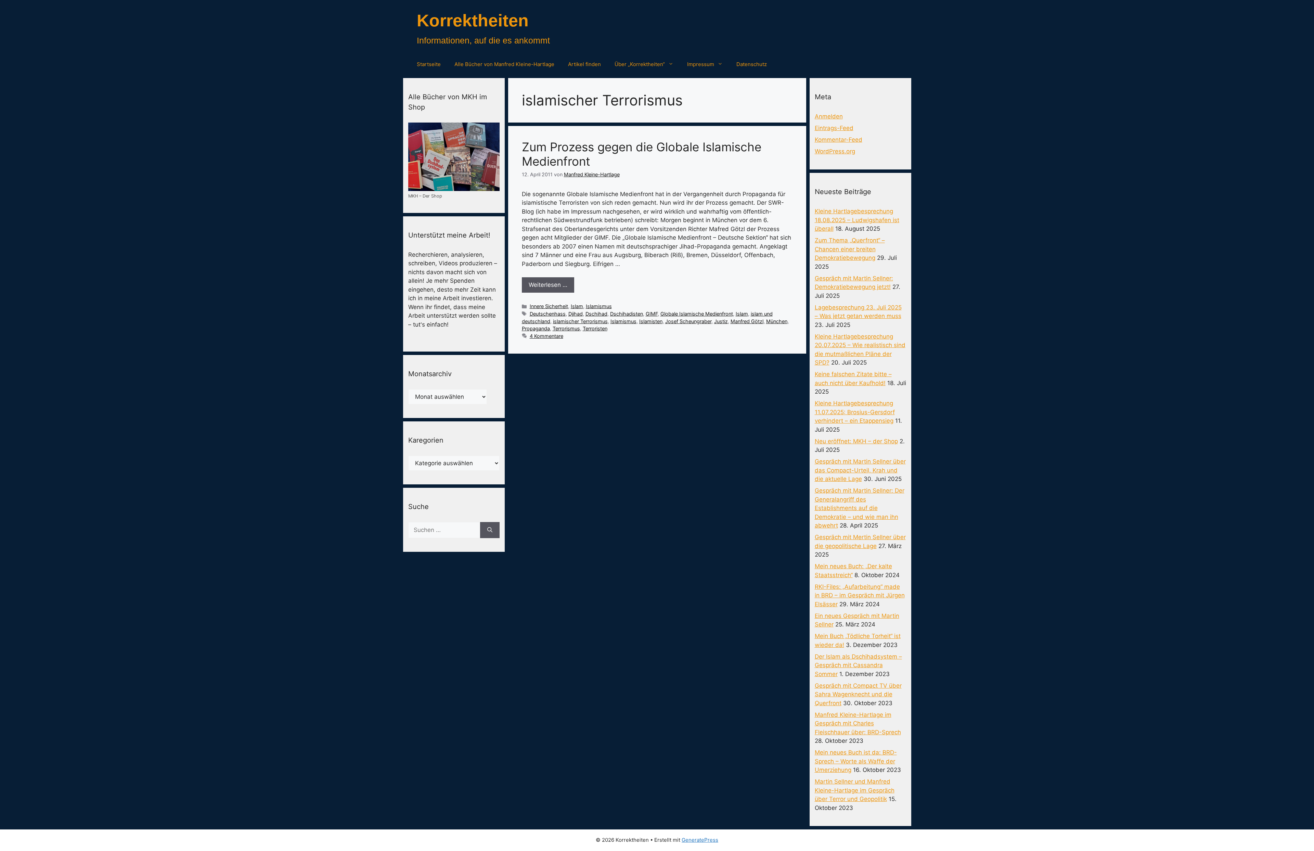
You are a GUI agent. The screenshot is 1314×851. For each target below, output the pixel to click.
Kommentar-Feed (838, 139)
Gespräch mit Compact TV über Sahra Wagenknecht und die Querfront (858, 694)
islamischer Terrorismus (580, 321)
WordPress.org (835, 151)
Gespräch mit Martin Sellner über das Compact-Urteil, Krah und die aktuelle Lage (860, 470)
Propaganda (536, 328)
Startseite (429, 64)
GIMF (652, 314)
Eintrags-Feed (834, 128)
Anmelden (829, 116)
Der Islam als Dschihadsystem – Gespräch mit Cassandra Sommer (858, 665)
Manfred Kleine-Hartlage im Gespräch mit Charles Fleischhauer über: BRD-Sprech (858, 723)
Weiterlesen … (548, 284)
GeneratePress (700, 840)
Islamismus (599, 306)
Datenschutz (751, 64)
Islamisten (650, 321)
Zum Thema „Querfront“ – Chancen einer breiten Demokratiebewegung (850, 249)
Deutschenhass (548, 314)
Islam (577, 306)
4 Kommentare (546, 336)
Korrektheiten (473, 20)
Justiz (721, 321)
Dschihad (596, 314)
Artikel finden (584, 64)
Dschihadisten (626, 314)
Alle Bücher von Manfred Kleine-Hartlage (504, 64)
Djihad (575, 314)
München (776, 321)
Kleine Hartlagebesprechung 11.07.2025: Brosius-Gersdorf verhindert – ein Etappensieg (855, 412)
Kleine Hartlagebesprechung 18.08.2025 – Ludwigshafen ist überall (857, 220)
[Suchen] (490, 530)
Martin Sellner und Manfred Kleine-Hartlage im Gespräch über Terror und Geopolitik (854, 790)
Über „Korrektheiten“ (640, 64)
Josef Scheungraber (688, 321)
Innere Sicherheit (549, 306)
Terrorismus (566, 328)
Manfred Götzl (747, 321)
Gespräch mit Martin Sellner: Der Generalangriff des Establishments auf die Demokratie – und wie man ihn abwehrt (859, 508)
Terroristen (595, 328)
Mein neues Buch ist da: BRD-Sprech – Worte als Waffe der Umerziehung (856, 761)
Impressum (700, 64)
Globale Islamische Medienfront (696, 314)
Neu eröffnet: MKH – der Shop (856, 441)
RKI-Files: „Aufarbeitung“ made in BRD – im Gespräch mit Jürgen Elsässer (860, 595)
